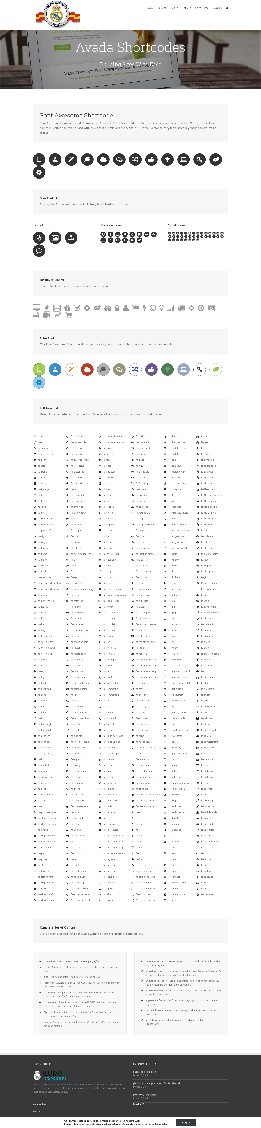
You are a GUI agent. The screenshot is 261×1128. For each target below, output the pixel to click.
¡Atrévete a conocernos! (145, 1094)
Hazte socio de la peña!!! (145, 1071)
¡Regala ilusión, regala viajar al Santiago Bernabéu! (158, 1083)
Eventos (37, 1111)
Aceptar (186, 1122)
